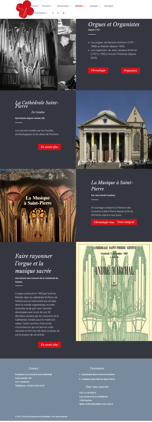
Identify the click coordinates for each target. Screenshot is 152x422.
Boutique (108, 6)
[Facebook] (52, 15)
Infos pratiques (38, 13)
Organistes (130, 70)
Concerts (46, 6)
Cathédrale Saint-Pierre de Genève (97, 374)
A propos (94, 6)
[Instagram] (58, 15)
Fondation (33, 374)
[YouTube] (63, 15)
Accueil (34, 6)
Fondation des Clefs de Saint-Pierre (98, 379)
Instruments (63, 6)
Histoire (79, 6)
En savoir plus (49, 147)
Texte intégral (125, 222)
